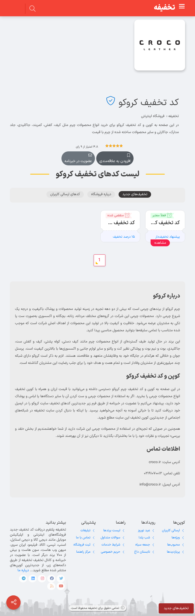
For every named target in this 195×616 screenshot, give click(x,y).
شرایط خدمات (111, 544)
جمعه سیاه (142, 544)
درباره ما (23, 570)
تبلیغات (85, 530)
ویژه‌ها (176, 537)
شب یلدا (144, 537)
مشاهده (160, 243)
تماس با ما (83, 537)
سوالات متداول (110, 537)
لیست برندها (111, 530)
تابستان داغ (142, 551)
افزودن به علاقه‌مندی (115, 161)
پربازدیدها (173, 551)
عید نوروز (144, 530)
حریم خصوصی (110, 551)
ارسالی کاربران (171, 530)
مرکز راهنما (83, 551)
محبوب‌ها (173, 544)
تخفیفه (164, 8)
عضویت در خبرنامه (78, 161)
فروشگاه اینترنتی (153, 116)
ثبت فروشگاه (81, 544)
